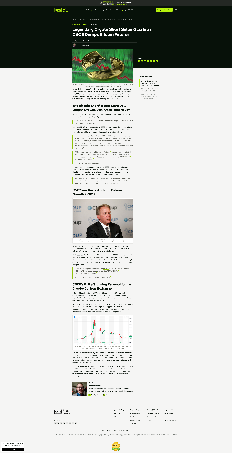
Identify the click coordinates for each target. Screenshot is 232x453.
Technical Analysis (135, 417)
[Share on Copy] (157, 61)
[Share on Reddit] (145, 61)
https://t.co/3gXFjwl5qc (84, 159)
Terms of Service (125, 430)
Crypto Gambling (169, 417)
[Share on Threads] (142, 61)
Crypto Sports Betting (170, 420)
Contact (109, 430)
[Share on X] (139, 61)
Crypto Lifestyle (151, 417)
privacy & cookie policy (14, 445)
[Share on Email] (154, 61)
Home (74, 19)
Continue (12, 449)
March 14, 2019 (97, 163)
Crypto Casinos (168, 413)
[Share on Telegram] (151, 61)
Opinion (115, 417)
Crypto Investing (135, 420)
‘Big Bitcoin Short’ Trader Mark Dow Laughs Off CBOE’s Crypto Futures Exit (150, 83)
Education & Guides (153, 413)
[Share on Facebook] (148, 61)
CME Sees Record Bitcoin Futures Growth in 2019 (149, 90)
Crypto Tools (133, 423)
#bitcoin (107, 152)
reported (93, 127)
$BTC (122, 157)
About (103, 430)
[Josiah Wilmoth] (79, 389)
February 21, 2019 (103, 277)
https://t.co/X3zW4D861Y (108, 271)
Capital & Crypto (79, 24)
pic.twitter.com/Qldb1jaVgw (85, 273)
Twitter (83, 114)
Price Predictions (135, 413)
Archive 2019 (82, 19)
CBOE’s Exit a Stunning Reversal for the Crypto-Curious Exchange (149, 96)
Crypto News (116, 413)
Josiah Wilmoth (84, 45)
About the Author (93, 383)
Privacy (116, 430)
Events (149, 420)
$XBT (127, 157)
